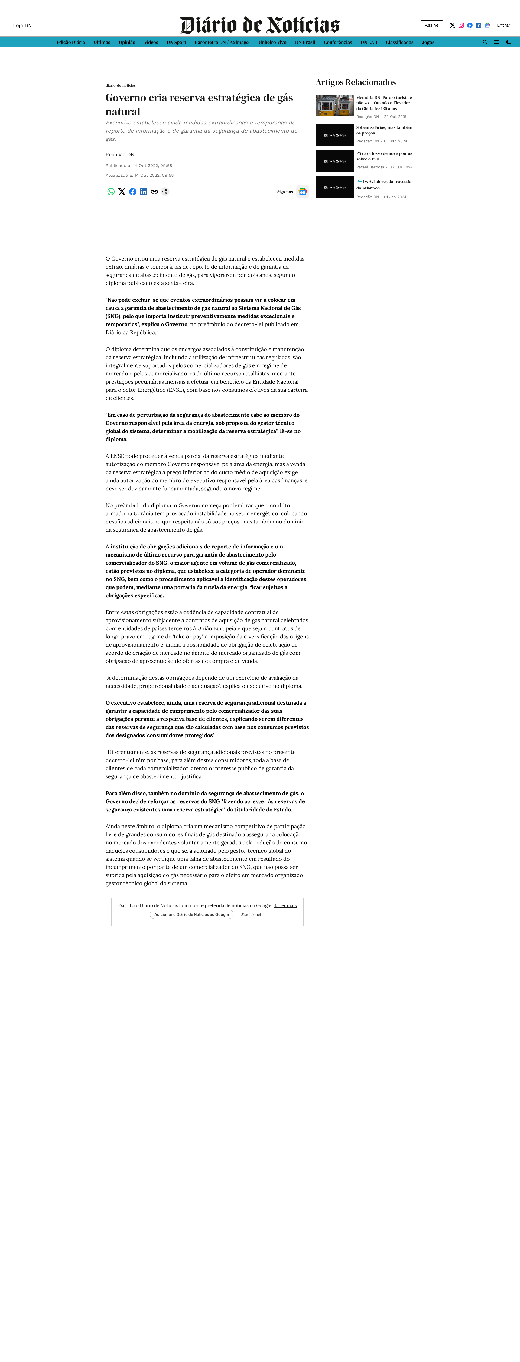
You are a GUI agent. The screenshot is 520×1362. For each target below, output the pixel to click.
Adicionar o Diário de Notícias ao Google (191, 914)
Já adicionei (251, 914)
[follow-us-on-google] (302, 191)
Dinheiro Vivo (272, 42)
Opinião (127, 42)
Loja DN (22, 25)
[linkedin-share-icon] (143, 194)
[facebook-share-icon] (132, 194)
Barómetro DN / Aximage (222, 42)
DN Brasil (305, 42)
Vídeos (151, 42)
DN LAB (369, 42)
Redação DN (120, 154)
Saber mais (285, 905)
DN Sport (176, 42)
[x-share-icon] (122, 194)
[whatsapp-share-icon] (111, 194)
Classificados (400, 42)
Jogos (428, 42)
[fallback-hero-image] (335, 105)
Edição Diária (71, 42)
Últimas (102, 42)
